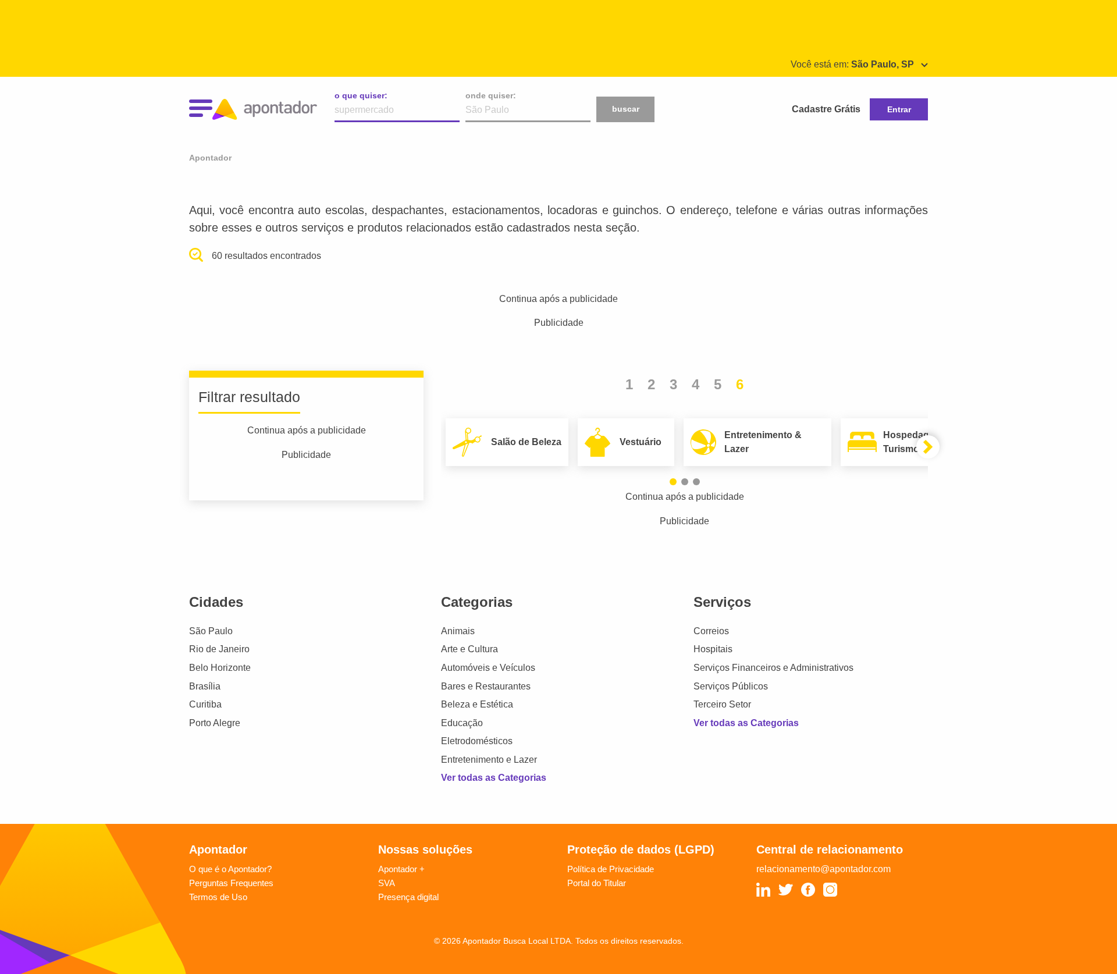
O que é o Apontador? (230, 869)
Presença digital (408, 897)
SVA (386, 883)
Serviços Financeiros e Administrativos (773, 668)
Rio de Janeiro (219, 649)
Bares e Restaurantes (486, 686)
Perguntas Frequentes (231, 883)
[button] (673, 481)
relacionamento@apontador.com (823, 869)
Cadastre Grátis (826, 109)
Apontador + (401, 869)
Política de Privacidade (610, 869)
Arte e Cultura (469, 649)
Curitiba (205, 704)
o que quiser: (361, 95)
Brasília (204, 686)
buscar (625, 108)
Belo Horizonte (220, 668)
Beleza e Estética (477, 704)
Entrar (899, 109)
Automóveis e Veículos (488, 668)
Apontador (210, 157)
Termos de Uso (218, 897)
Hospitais (712, 649)
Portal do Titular (596, 883)
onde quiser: (490, 95)
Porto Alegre (214, 723)
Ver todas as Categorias (493, 778)
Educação (462, 723)
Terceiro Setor (722, 704)
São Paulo (211, 631)
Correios (711, 631)
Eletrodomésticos (477, 741)
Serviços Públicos (730, 686)
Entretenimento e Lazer (489, 760)
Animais (458, 631)
